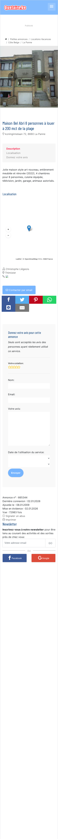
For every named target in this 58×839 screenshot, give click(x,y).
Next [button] (45, 76)
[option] (29, 77)
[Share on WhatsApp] (49, 299)
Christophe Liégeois (17, 269)
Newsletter (9, 524)
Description (13, 148)
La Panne (27, 42)
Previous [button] (12, 76)
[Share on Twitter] (22, 299)
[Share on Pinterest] (35, 299)
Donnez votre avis (17, 157)
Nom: (11, 380)
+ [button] (8, 229)
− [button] (8, 235)
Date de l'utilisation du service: (26, 452)
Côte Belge (13, 42)
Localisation (13, 152)
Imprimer (10, 519)
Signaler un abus (15, 516)
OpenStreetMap (31, 259)
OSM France (48, 259)
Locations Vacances (41, 39)
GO (50, 543)
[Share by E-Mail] (22, 307)
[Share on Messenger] (8, 307)
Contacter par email (20, 290)
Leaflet (18, 259)
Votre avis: (14, 408)
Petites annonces (19, 39)
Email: (11, 394)
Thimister (10, 272)
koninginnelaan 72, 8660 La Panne (24, 134)
